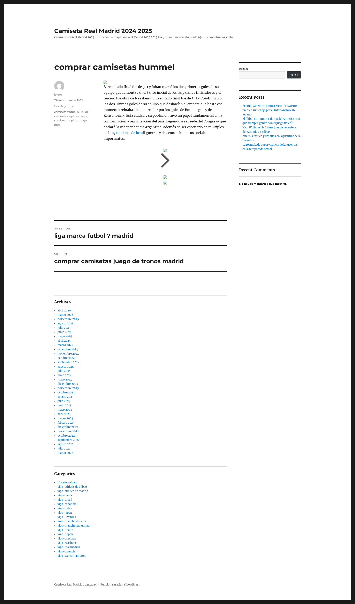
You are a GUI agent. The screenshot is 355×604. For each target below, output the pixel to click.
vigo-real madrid (69, 547)
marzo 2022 (65, 453)
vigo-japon (65, 512)
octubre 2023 (66, 392)
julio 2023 (64, 401)
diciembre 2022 (68, 427)
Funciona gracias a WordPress (120, 584)
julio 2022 (64, 448)
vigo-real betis (67, 543)
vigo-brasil (65, 499)
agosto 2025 (66, 323)
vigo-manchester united (74, 525)
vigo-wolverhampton (72, 556)
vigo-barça (65, 495)
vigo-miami (65, 530)
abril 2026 (64, 310)
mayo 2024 (65, 379)
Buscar (243, 69)
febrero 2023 (66, 422)
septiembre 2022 (69, 440)
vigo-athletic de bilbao (72, 487)
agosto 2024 (66, 366)
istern (58, 94)
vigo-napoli (65, 534)
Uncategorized (64, 106)
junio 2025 (64, 332)
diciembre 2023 (68, 384)
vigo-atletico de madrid (73, 491)
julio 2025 (64, 328)
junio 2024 (64, 375)
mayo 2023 (65, 410)
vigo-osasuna (67, 538)
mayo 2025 (65, 336)
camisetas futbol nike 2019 (72, 111)
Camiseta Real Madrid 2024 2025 (103, 30)
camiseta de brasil (130, 133)
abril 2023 (64, 414)
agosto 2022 (66, 444)
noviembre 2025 (68, 319)
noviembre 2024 (68, 353)
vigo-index (65, 508)
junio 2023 (64, 405)
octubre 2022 (66, 435)
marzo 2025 (65, 345)
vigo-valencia (66, 551)
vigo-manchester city (72, 521)
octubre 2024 (66, 358)
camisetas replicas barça (70, 116)
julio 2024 (64, 371)
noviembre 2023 (68, 388)
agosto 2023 (65, 397)
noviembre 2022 (68, 431)
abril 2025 (64, 340)
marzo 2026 (65, 315)
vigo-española (67, 504)
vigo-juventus (67, 517)
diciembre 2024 (68, 349)
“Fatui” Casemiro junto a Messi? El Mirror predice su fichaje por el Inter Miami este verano (269, 110)
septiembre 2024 (69, 362)
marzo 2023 (65, 418)
